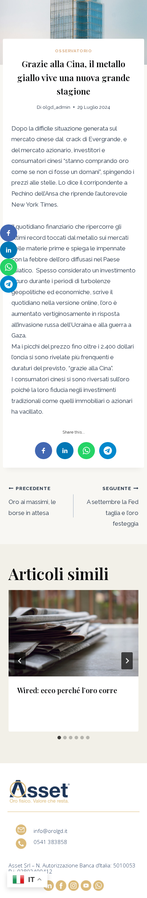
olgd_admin (56, 107)
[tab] (59, 737)
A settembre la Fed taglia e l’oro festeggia (112, 506)
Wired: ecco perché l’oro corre (67, 690)
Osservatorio (73, 50)
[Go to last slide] (20, 660)
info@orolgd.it (50, 830)
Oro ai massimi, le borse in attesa (32, 500)
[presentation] (73, 633)
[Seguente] (127, 660)
